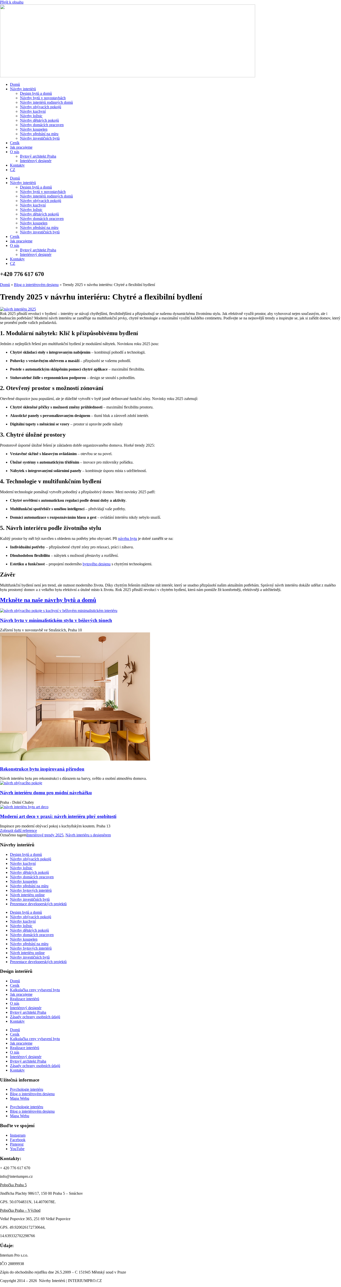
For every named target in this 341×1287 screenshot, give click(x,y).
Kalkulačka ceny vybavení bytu (35, 990)
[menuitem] (12, 170)
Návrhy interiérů (23, 89)
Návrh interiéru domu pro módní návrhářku (46, 792)
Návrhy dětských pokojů (39, 120)
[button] (18, 830)
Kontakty (17, 165)
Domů (15, 84)
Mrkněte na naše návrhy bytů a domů (48, 600)
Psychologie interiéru (26, 1089)
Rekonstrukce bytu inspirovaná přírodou (42, 769)
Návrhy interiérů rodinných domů (46, 102)
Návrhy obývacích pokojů (40, 107)
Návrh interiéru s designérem (88, 835)
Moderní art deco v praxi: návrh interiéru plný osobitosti (58, 816)
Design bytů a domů (36, 93)
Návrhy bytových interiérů (31, 890)
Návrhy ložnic (31, 116)
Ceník (14, 143)
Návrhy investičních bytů (40, 138)
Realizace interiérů (24, 999)
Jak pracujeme (21, 147)
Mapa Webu (19, 1098)
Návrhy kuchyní (33, 111)
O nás (14, 152)
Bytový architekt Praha (38, 156)
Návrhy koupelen (33, 129)
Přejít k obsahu (11, 2)
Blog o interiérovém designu (36, 285)
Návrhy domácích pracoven (42, 125)
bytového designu (97, 564)
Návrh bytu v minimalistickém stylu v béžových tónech (56, 620)
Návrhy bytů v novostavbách (43, 98)
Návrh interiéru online (27, 895)
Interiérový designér (35, 161)
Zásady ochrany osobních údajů (35, 1017)
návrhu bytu (127, 538)
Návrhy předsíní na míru (39, 134)
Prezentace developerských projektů (38, 904)
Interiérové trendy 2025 (44, 835)
